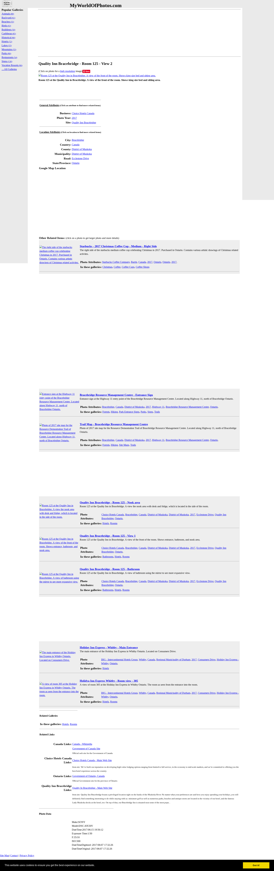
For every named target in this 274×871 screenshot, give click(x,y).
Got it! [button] (256, 865)
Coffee (117, 267)
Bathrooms (107, 556)
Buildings (8, 29)
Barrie (134, 262)
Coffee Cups (128, 267)
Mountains (9, 49)
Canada (75, 144)
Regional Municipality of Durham (173, 659)
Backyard (8, 17)
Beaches (8, 21)
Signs (150, 411)
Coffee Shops (142, 267)
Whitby (142, 659)
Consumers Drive (206, 659)
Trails (157, 411)
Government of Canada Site (86, 748)
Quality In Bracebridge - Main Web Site (92, 788)
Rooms (113, 523)
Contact (14, 855)
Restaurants (9, 57)
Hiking (114, 411)
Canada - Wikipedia (82, 744)
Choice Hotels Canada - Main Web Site (92, 760)
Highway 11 (158, 407)
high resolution (67, 71)
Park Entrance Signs (129, 411)
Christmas (107, 267)
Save (88, 71)
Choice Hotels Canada (83, 113)
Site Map (4, 855)
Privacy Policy (27, 855)
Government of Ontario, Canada (88, 776)
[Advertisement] (133, 33)
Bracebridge (78, 140)
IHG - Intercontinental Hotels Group (119, 659)
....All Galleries (9, 69)
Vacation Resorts (12, 65)
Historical (8, 37)
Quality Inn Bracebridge (84, 122)
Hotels (105, 523)
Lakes (7, 45)
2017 (74, 118)
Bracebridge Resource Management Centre (187, 407)
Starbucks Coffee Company (116, 262)
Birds (6, 25)
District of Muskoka (82, 149)
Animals (8, 13)
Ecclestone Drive (80, 158)
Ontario (75, 163)
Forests (106, 411)
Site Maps (124, 445)
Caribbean (9, 33)
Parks (143, 411)
